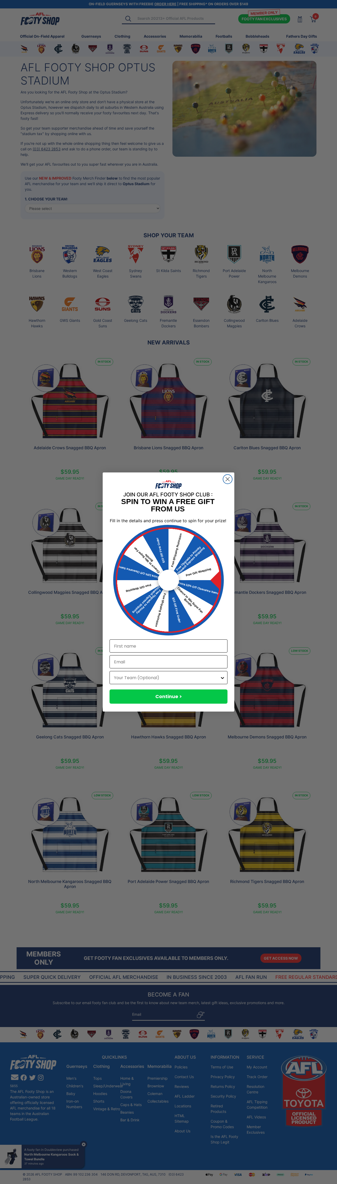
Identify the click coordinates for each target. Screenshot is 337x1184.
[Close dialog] (227, 479)
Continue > (168, 696)
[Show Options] (222, 677)
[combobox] (167, 677)
